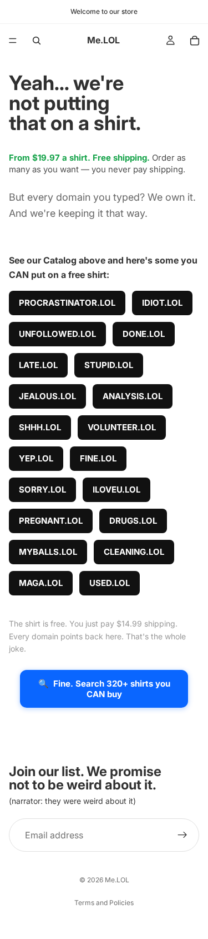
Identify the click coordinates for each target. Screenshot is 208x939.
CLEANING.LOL (134, 551)
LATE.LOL (38, 365)
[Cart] (194, 40)
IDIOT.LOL (162, 302)
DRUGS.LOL (133, 520)
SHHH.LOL (40, 427)
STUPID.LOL (108, 365)
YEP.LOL (36, 458)
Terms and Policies (104, 902)
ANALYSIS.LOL (133, 396)
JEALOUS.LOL (47, 396)
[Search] (36, 40)
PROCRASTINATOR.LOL (67, 302)
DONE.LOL (144, 334)
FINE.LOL (98, 458)
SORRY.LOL (42, 489)
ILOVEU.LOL (116, 489)
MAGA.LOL (41, 583)
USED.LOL (109, 583)
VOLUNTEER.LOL (122, 427)
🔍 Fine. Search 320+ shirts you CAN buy (104, 688)
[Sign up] (182, 835)
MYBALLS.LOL (48, 551)
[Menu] (13, 40)
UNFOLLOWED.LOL (57, 334)
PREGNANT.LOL (51, 520)
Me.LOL (117, 880)
